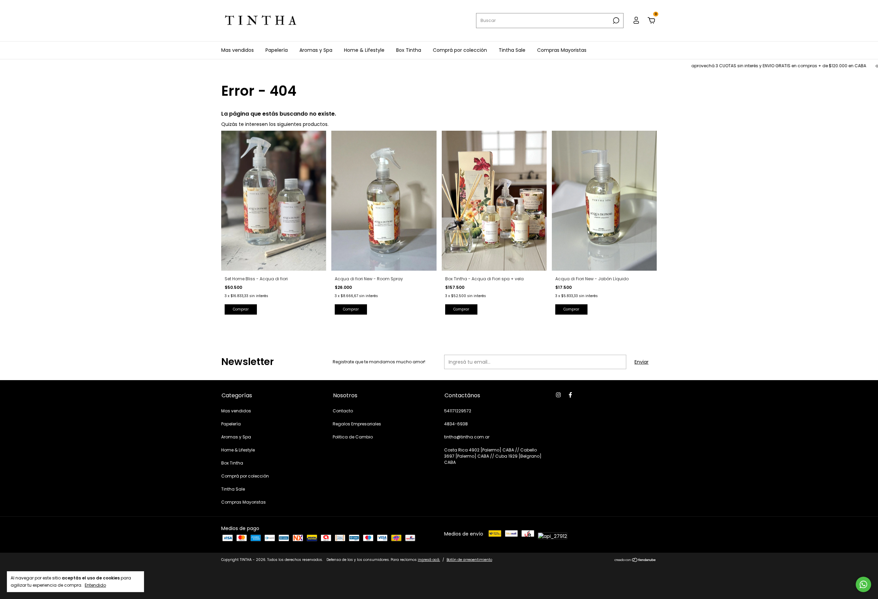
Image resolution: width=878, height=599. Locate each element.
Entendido (95, 585)
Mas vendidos (237, 50)
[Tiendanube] (635, 560)
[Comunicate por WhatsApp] (863, 584)
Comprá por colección (460, 50)
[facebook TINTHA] (570, 395)
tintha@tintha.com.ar (466, 437)
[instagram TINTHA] (558, 395)
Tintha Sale (512, 50)
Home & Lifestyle (364, 50)
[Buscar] (615, 20)
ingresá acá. (429, 559)
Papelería (276, 50)
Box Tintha (408, 50)
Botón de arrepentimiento (469, 559)
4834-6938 (456, 424)
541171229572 (457, 411)
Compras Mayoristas (561, 50)
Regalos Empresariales (357, 424)
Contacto (343, 411)
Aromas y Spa (315, 50)
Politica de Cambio (353, 437)
